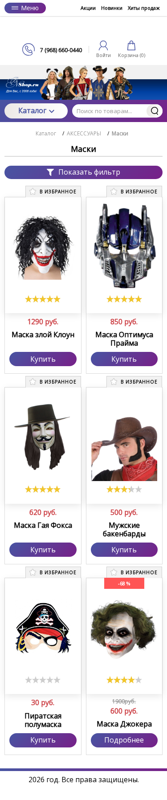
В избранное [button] (57, 191)
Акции (88, 8)
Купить (43, 359)
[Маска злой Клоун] (43, 246)
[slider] (43, 298)
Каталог (32, 110)
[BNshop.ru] (84, 29)
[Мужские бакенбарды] (124, 436)
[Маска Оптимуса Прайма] (124, 246)
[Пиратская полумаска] (43, 627)
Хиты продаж (144, 8)
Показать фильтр (89, 172)
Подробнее (124, 740)
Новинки (111, 8)
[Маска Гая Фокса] (43, 436)
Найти (155, 111)
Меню (30, 8)
